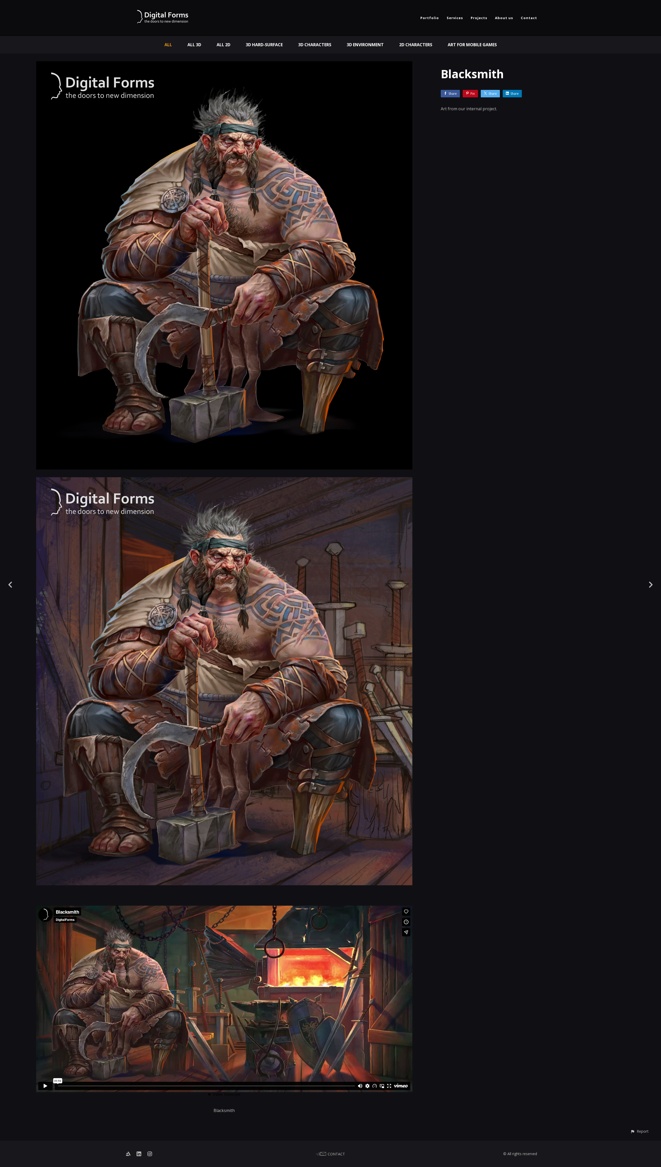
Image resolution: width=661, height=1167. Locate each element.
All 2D (223, 45)
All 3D (194, 45)
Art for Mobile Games (472, 45)
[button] (639, 1131)
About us (504, 17)
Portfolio (429, 17)
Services (455, 17)
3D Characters (314, 45)
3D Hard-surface (264, 45)
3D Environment (365, 45)
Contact (529, 17)
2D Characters (415, 45)
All (168, 45)
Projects (479, 17)
